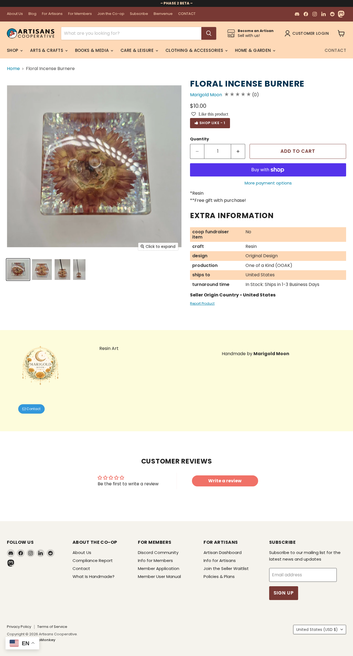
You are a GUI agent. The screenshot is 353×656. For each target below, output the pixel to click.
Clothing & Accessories (194, 50)
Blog (32, 14)
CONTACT (187, 14)
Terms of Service (52, 626)
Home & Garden (253, 50)
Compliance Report (93, 560)
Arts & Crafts (47, 50)
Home (13, 68)
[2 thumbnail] (18, 269)
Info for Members (155, 560)
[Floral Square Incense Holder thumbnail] (79, 269)
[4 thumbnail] (62, 269)
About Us (15, 14)
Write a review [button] (225, 481)
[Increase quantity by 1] (238, 151)
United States (317, 629)
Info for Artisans (220, 560)
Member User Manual (159, 576)
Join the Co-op (110, 14)
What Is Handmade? (93, 576)
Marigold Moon (206, 95)
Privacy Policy (19, 626)
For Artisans (52, 14)
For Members (80, 14)
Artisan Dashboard (223, 552)
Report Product (202, 303)
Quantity (199, 139)
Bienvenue (163, 14)
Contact (335, 50)
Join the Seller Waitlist (226, 568)
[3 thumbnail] (41, 269)
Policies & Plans (219, 576)
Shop (13, 50)
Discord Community (158, 552)
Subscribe (139, 14)
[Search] (208, 33)
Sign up (284, 593)
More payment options (268, 183)
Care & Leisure (138, 50)
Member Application (158, 568)
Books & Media (92, 50)
